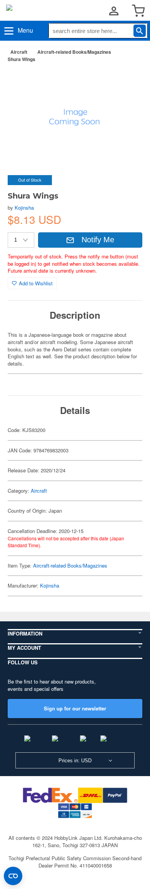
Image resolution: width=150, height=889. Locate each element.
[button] (128, 80)
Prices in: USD (75, 760)
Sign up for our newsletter (75, 708)
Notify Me (98, 239)
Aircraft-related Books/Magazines (74, 51)
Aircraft (18, 51)
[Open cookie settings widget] (13, 876)
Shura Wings (21, 59)
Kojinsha (24, 207)
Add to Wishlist (36, 283)
